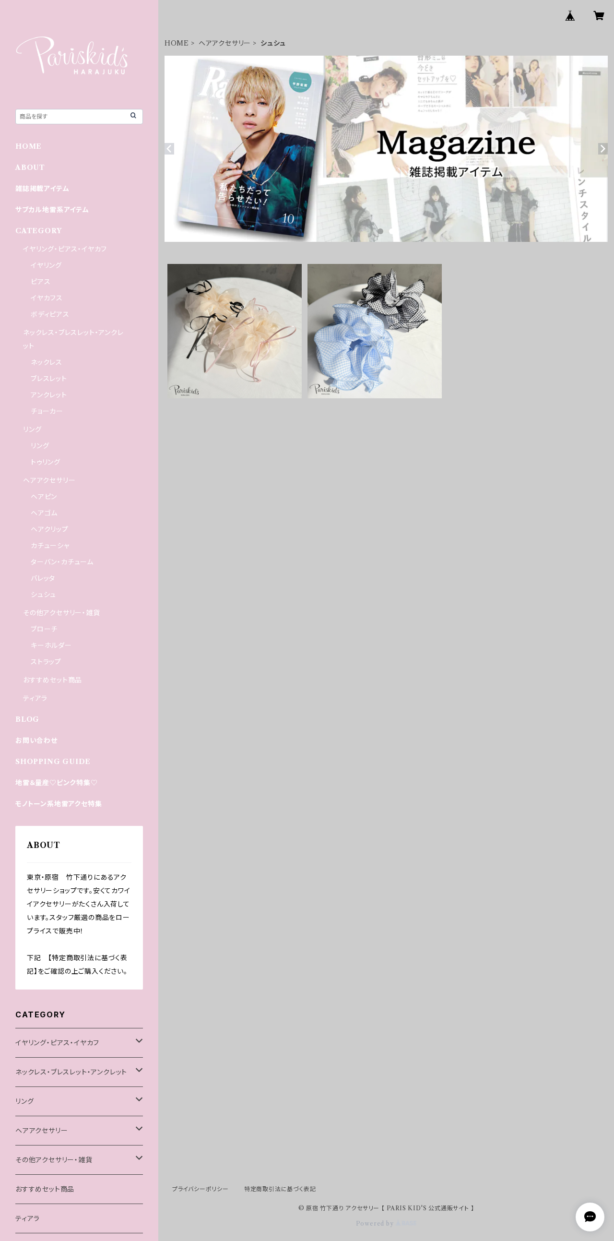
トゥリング (45, 462)
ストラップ (46, 661)
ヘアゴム (44, 513)
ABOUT (30, 167)
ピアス (40, 281)
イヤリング (46, 265)
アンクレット (49, 395)
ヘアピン (44, 496)
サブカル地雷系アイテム (52, 209)
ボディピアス (50, 314)
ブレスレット (49, 378)
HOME (177, 43)
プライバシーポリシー (200, 1189)
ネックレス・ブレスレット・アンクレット (71, 1072)
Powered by (376, 1223)
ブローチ (44, 629)
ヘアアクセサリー (225, 43)
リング (32, 429)
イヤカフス (47, 298)
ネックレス (46, 362)
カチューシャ (50, 545)
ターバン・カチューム (62, 562)
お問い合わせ (36, 740)
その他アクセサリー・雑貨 (61, 613)
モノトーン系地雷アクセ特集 (58, 803)
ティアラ (35, 698)
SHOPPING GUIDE (53, 761)
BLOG (27, 719)
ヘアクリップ (50, 529)
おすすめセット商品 (52, 680)
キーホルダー (51, 645)
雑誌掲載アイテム (42, 188)
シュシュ (43, 594)
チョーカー (47, 411)
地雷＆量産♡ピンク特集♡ (56, 782)
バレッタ (43, 578)
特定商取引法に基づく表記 (280, 1189)
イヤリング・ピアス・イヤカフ (65, 249)
